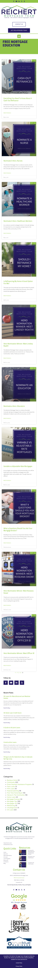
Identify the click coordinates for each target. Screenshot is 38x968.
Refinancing (11, 805)
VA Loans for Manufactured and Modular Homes (31, 852)
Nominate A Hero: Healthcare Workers (18, 221)
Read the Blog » (7, 113)
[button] (19, 36)
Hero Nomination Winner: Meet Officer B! (19, 653)
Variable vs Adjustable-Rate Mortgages (18, 466)
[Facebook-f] (13, 1)
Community (11, 782)
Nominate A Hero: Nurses (13, 161)
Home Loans (11, 797)
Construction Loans (10, 742)
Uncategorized (12, 808)
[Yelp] (21, 1)
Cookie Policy (19, 963)
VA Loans (10, 810)
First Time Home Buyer (14, 793)
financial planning (13, 791)
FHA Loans (10, 788)
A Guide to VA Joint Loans (12, 727)
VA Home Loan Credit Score (12, 713)
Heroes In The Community (15, 795)
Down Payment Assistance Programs (19, 784)
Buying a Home (12, 780)
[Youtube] (16, 1)
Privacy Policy (19, 966)
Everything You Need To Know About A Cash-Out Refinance (18, 99)
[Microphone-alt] (24, 1)
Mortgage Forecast (13, 799)
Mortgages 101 (12, 803)
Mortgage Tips (12, 801)
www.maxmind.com (22, 959)
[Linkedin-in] (19, 1)
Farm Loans (11, 786)
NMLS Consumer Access (19, 877)
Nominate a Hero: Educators (14, 406)
